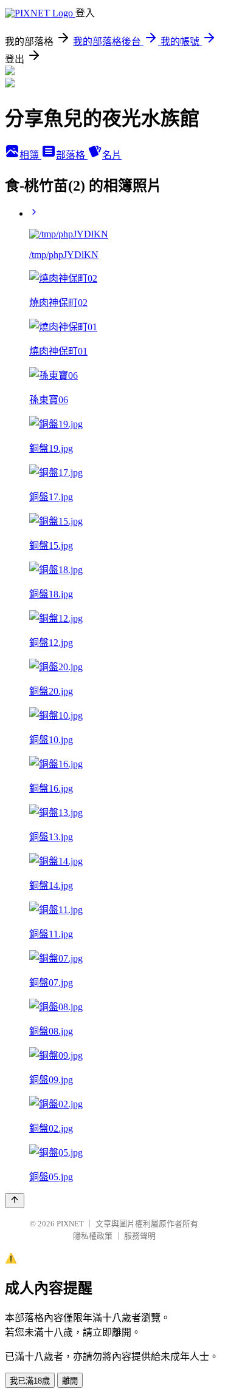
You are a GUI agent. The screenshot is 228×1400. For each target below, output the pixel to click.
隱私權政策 (92, 1235)
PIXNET (70, 1223)
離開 (70, 1380)
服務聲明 (140, 1235)
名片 (112, 155)
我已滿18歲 (30, 1380)
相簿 (30, 155)
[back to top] (14, 1200)
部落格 (72, 155)
